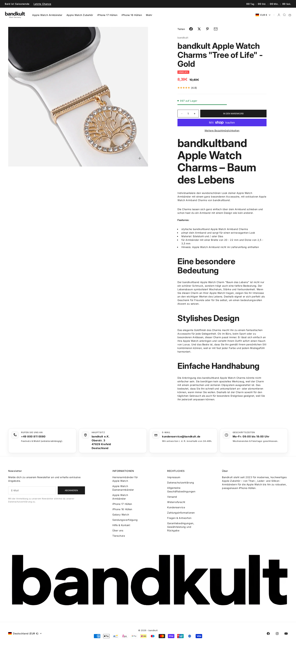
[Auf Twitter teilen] (199, 29)
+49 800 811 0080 (33, 436)
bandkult (182, 37)
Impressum (173, 477)
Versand (172, 496)
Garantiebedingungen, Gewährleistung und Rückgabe (180, 527)
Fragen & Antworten (179, 517)
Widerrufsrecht (176, 502)
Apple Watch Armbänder (47, 15)
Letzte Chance (42, 3)
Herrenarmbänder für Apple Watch (125, 479)
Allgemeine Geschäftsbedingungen (181, 489)
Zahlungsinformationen (181, 512)
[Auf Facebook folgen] (268, 633)
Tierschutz (118, 535)
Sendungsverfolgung (125, 519)
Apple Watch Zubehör (79, 15)
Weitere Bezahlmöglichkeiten (222, 130)
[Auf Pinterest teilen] (207, 29)
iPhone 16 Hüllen (131, 15)
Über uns (117, 530)
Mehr (149, 15)
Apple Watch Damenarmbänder (123, 488)
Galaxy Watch (120, 514)
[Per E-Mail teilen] (216, 29)
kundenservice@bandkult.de (181, 436)
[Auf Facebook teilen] (191, 29)
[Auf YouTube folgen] (286, 633)
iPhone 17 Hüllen (107, 15)
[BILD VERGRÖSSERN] (139, 158)
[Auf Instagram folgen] (277, 633)
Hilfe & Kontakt (121, 525)
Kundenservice (176, 507)
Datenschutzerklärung (180, 482)
